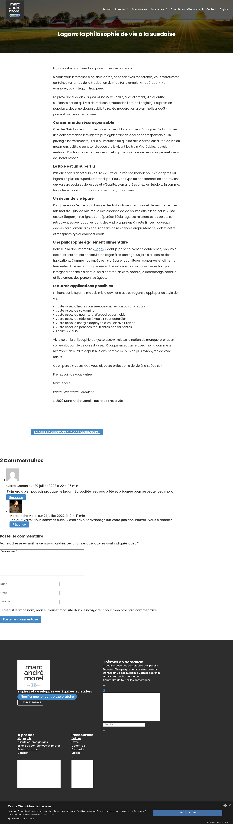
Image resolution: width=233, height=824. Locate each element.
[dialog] (116, 812)
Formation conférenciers (185, 9)
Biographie (24, 738)
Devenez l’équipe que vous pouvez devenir (130, 669)
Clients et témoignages (32, 742)
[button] (78, 819)
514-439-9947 (32, 702)
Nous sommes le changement (122, 676)
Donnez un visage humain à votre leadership (131, 673)
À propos (120, 9)
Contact (211, 9)
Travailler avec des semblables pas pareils (130, 665)
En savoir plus (47, 814)
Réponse (16, 497)
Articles (76, 738)
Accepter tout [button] (188, 812)
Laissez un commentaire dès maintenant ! (67, 432)
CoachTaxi (78, 746)
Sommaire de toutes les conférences (127, 680)
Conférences (139, 9)
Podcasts (77, 749)
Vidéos (75, 753)
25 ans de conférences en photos (39, 746)
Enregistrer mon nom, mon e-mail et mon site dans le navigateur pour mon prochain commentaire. (79, 610)
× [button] (229, 805)
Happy (99, 249)
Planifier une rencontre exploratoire (47, 697)
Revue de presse (28, 749)
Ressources (157, 9)
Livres (75, 742)
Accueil (107, 9)
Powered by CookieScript (219, 822)
